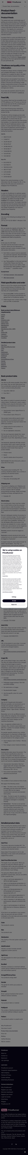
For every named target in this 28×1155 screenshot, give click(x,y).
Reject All (14, 604)
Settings (14, 597)
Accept (14, 600)
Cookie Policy (5, 576)
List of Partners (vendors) (7, 591)
